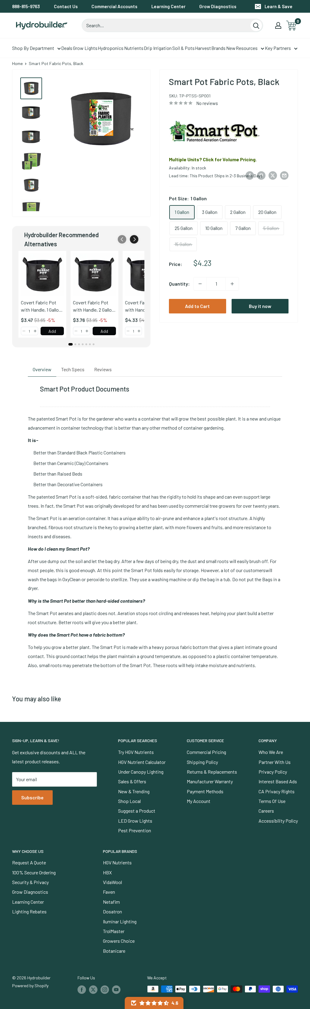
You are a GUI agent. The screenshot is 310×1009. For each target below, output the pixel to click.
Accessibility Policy (278, 821)
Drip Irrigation (158, 48)
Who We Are (271, 752)
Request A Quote (29, 862)
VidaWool (112, 882)
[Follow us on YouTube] (116, 989)
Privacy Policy (273, 772)
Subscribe (32, 797)
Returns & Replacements (212, 772)
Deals (66, 48)
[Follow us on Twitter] (93, 989)
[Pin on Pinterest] (261, 175)
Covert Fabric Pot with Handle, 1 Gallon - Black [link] (41, 306)
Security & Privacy (30, 882)
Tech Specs (72, 369)
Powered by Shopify (30, 985)
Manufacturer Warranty (210, 781)
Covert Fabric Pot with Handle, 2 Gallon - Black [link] (93, 306)
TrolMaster (113, 931)
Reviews (103, 369)
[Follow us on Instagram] (105, 989)
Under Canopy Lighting (140, 772)
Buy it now (260, 306)
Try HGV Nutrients (136, 752)
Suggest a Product (136, 811)
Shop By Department (33, 48)
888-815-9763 (26, 6)
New (231, 48)
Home (17, 63)
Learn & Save (278, 6)
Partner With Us (275, 762)
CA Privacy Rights (277, 791)
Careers (266, 811)
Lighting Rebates (29, 911)
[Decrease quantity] (200, 283)
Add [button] (52, 331)
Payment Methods (205, 791)
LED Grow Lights (135, 821)
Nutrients (133, 48)
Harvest (203, 48)
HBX (107, 872)
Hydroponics (111, 48)
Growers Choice (119, 941)
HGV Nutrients (117, 862)
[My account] (278, 25)
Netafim (111, 902)
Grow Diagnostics (217, 6)
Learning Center (168, 6)
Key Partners (278, 48)
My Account (198, 801)
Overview (42, 369)
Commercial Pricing (206, 752)
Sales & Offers (132, 781)
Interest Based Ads (278, 781)
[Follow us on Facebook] (82, 989)
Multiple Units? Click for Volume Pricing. (213, 159)
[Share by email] (284, 175)
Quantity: (179, 284)
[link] (42, 274)
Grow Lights (85, 48)
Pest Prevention (134, 830)
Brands (218, 48)
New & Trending (134, 791)
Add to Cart (197, 306)
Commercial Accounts (114, 6)
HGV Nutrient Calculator (142, 762)
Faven (109, 892)
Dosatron (112, 911)
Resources (247, 48)
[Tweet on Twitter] (273, 175)
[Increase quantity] (232, 283)
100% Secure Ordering (34, 872)
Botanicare (114, 951)
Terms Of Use (272, 801)
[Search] (256, 25)
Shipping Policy (202, 762)
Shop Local (129, 801)
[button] (134, 239)
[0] (292, 25)
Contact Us (66, 6)
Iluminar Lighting (120, 921)
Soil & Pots (183, 48)
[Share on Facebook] (250, 175)
